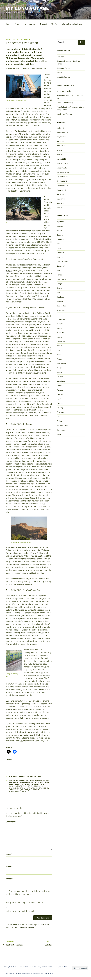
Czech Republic (62, 262)
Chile (58, 244)
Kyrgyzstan (37, 784)
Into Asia (67, 91)
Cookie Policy (49, 973)
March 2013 (61, 159)
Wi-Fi (24, 792)
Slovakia (60, 377)
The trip (59, 403)
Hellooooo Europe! (63, 68)
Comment (11, 822)
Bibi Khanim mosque (35, 780)
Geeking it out (62, 279)
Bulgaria (60, 235)
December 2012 (63, 172)
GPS (58, 293)
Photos (17, 24)
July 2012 (60, 194)
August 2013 (61, 137)
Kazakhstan (61, 306)
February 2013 (62, 163)
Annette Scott (62, 107)
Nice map (60, 57)
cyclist (23, 782)
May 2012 (60, 203)
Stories (59, 386)
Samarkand (32, 788)
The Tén (54, 24)
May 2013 (60, 150)
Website (9, 879)
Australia (60, 226)
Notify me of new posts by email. (20, 911)
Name (9, 854)
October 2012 (62, 181)
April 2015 (60, 128)
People (59, 346)
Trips (58, 417)
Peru (58, 350)
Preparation (61, 363)
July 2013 (60, 141)
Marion (12, 786)
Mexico (59, 328)
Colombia (60, 253)
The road (43, 24)
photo (59, 355)
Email (9, 866)
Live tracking (30, 24)
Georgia (60, 284)
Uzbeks (24, 790)
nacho (27, 39)
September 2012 (63, 186)
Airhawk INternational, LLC (67, 95)
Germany (60, 288)
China (16, 782)
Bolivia (59, 230)
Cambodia (60, 239)
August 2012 (61, 190)
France (59, 275)
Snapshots (61, 381)
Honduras (60, 297)
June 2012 (60, 199)
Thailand (60, 390)
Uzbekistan (35, 777)
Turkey (59, 421)
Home (8, 24)
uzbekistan (14, 790)
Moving (59, 337)
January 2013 (62, 168)
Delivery (60, 73)
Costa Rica (61, 257)
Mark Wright (23, 786)
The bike (60, 394)
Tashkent (43, 788)
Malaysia (60, 323)
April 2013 (60, 155)
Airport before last (63, 77)
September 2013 (63, 132)
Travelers (24, 777)
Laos (58, 315)
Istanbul (26, 784)
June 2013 (61, 146)
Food (58, 270)
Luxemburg (61, 319)
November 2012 (63, 177)
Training (60, 408)
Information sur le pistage (72, 24)
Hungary (60, 301)
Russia (59, 372)
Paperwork (61, 341)
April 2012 (60, 208)
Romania (21, 788)
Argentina (60, 222)
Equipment (61, 266)
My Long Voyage (27, 8)
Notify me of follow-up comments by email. (24, 902)
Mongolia (36, 786)
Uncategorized (62, 425)
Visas (59, 434)
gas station (34, 782)
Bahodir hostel (17, 780)
